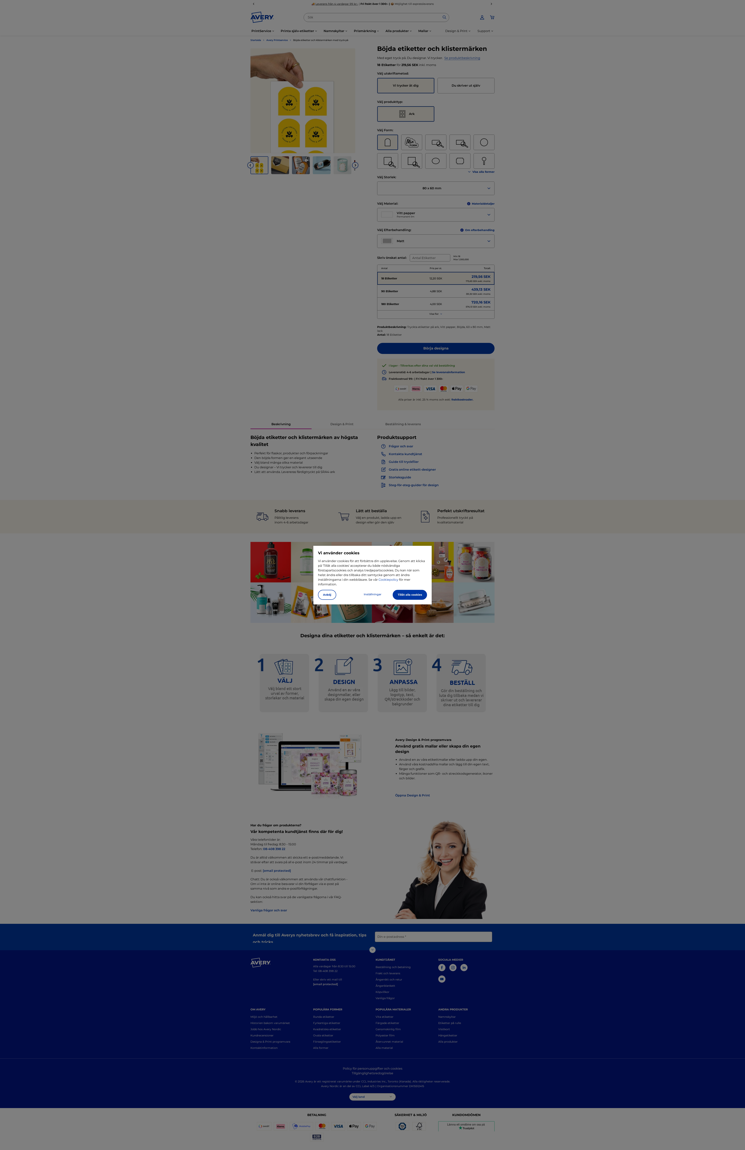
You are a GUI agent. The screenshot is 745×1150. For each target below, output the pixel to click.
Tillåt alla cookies (410, 594)
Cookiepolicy (388, 580)
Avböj (327, 594)
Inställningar (372, 594)
